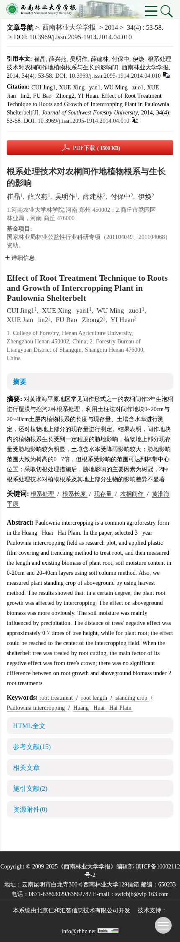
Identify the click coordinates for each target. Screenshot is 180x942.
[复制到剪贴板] (166, 74)
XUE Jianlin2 (27, 319)
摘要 (19, 381)
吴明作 (65, 196)
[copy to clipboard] (134, 120)
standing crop (132, 698)
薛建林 (93, 196)
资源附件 (30, 809)
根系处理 (43, 494)
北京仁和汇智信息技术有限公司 (77, 910)
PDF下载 (96, 148)
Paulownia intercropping (37, 708)
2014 (111, 27)
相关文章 (26, 767)
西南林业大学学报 (69, 27)
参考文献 (32, 746)
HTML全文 (29, 725)
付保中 (121, 196)
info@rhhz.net (79, 931)
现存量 (103, 494)
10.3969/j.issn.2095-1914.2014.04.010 (80, 37)
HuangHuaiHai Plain (103, 708)
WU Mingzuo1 (119, 310)
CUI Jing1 (20, 310)
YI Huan (122, 319)
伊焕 (145, 196)
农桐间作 (132, 494)
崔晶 (13, 196)
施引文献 (30, 788)
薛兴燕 (38, 196)
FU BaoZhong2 (79, 319)
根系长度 (74, 494)
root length (95, 698)
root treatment (57, 698)
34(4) (135, 27)
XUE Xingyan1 (65, 310)
